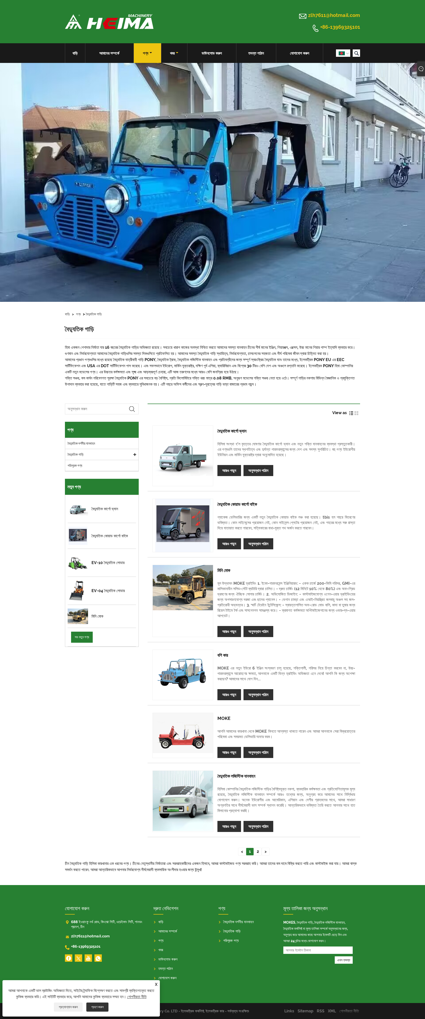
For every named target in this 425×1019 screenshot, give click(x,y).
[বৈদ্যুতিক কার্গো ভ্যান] (183, 456)
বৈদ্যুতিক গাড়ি (94, 314)
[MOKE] (183, 733)
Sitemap (305, 1011)
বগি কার (222, 655)
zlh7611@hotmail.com (334, 15)
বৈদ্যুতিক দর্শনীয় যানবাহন (81, 443)
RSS (320, 1011)
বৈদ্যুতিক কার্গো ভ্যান (231, 431)
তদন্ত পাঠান (256, 53)
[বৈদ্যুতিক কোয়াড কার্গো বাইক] (183, 525)
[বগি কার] (183, 670)
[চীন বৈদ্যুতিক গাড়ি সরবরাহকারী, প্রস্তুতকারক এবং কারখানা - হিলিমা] (109, 21)
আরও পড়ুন (229, 470)
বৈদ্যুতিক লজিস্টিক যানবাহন (236, 776)
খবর (172, 53)
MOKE (223, 718)
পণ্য (145, 53)
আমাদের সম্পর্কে (109, 53)
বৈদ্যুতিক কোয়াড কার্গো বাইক (237, 504)
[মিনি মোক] (183, 587)
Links (289, 1011)
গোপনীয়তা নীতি (137, 996)
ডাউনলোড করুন (212, 53)
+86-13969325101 (340, 27)
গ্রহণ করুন (97, 1007)
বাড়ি (75, 53)
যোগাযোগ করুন (299, 53)
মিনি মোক (223, 570)
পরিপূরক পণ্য (75, 465)
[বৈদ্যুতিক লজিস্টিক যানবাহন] (183, 801)
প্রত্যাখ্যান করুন (68, 1007)
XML (332, 1011)
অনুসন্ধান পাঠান (258, 470)
